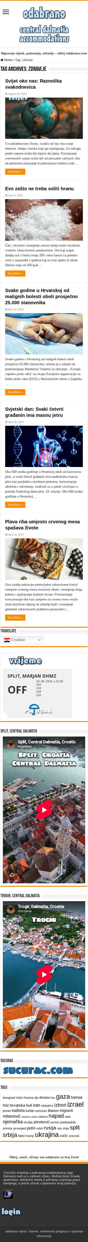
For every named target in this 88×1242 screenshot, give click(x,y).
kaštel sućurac (36, 1111)
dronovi (44, 1097)
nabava (43, 1116)
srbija (10, 1135)
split (75, 1127)
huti (29, 1105)
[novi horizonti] (44, 33)
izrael (75, 1104)
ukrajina (47, 1134)
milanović (11, 1116)
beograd (9, 1097)
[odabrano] (44, 11)
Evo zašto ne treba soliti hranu (39, 188)
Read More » (15, 171)
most (34, 1116)
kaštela (18, 1110)
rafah (39, 1128)
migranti (66, 1111)
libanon (53, 1111)
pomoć (55, 1122)
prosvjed (19, 1128)
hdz (6, 1105)
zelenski (74, 1136)
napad (56, 1116)
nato (68, 1116)
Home (7, 60)
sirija (66, 1128)
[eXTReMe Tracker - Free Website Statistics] (8, 1194)
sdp (59, 1128)
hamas (77, 1097)
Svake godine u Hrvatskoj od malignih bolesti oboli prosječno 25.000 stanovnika (41, 296)
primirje (7, 1128)
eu (53, 1097)
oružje (28, 1122)
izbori (60, 1105)
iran (36, 1105)
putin (31, 1128)
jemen (7, 1111)
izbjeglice (47, 1105)
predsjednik (68, 1122)
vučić (64, 1136)
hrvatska (17, 1105)
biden (19, 1097)
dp (36, 1097)
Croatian (17, 640)
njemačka (13, 1121)
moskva (26, 1116)
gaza (63, 1096)
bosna (29, 1097)
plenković (42, 1122)
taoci (21, 1136)
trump (30, 1136)
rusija (50, 1128)
